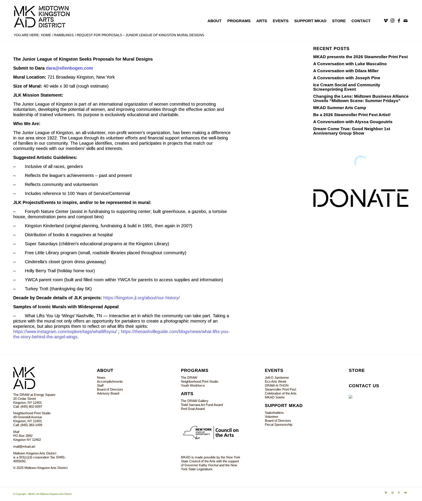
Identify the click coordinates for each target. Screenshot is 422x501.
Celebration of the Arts (280, 393)
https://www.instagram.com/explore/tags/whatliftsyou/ (65, 331)
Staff (100, 385)
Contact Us (364, 385)
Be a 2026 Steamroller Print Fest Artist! (352, 114)
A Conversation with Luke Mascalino (350, 63)
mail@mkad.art (24, 446)
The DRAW (189, 377)
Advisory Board (108, 393)
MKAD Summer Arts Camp (339, 107)
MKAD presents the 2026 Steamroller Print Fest (360, 56)
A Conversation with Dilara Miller (345, 70)
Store (357, 370)
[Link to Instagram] (392, 20)
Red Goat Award (193, 409)
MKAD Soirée (275, 397)
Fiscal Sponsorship (278, 424)
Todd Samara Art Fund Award (202, 405)
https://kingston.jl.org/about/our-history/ (141, 297)
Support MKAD (284, 405)
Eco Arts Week (275, 381)
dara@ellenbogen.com (69, 68)
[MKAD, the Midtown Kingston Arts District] (44, 14)
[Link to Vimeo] (385, 20)
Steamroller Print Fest (280, 389)
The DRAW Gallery (194, 401)
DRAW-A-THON (277, 385)
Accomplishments (110, 381)
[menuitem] (214, 21)
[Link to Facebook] (399, 20)
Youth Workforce (193, 385)
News (101, 377)
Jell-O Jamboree (277, 377)
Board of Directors (110, 389)
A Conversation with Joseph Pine (346, 78)
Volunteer (271, 416)
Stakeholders (274, 412)
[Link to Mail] (405, 20)
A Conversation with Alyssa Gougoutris (353, 121)
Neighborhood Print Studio (199, 381)
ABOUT (105, 370)
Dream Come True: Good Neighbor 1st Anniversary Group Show (351, 130)
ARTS (187, 393)
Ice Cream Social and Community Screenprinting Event (346, 87)
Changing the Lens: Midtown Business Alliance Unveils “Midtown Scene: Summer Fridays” (361, 98)
